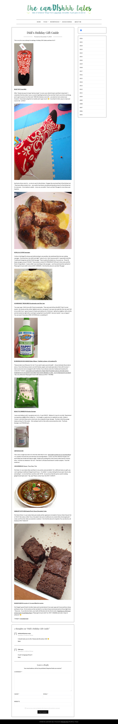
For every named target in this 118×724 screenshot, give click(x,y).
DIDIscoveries (67, 22)
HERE (24, 417)
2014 (81, 82)
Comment (18, 671)
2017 (81, 71)
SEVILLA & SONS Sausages (22, 252)
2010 (81, 96)
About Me (78, 22)
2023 (81, 49)
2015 (81, 78)
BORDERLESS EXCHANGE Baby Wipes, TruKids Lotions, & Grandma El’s (35, 361)
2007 (81, 107)
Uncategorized (24, 618)
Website (17, 701)
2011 (81, 93)
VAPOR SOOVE (18, 451)
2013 (81, 85)
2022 (81, 53)
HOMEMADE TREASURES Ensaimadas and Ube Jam (29, 303)
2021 (81, 56)
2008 (81, 104)
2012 (81, 89)
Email (45, 694)
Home (39, 22)
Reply (19, 641)
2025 (81, 42)
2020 (81, 60)
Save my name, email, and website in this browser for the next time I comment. (43, 708)
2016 (81, 74)
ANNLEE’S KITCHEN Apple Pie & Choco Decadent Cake (30, 511)
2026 (81, 38)
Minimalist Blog (65, 721)
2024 (81, 45)
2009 (81, 100)
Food (45, 22)
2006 (81, 111)
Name (16, 694)
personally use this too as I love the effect (59, 454)
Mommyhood (54, 22)
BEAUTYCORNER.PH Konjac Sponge (25, 411)
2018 (81, 67)
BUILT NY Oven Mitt (20, 89)
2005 (81, 114)
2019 (81, 64)
